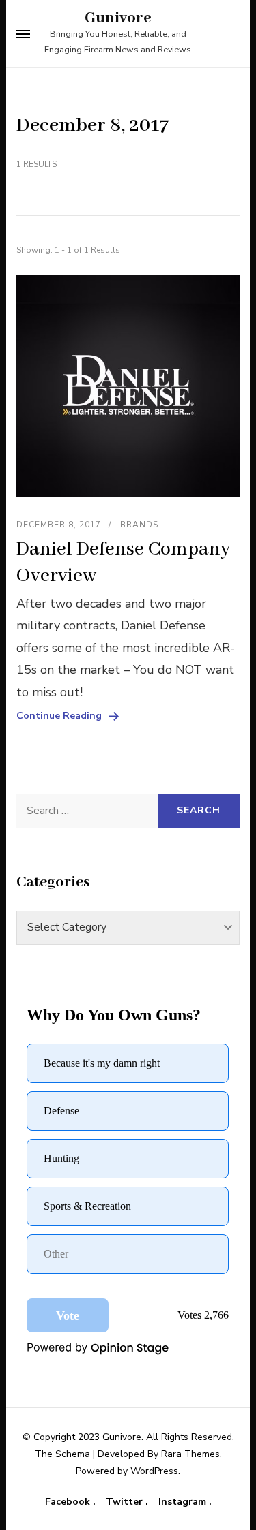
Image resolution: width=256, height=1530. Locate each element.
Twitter (125, 1502)
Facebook (69, 1502)
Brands (139, 524)
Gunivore (118, 18)
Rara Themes (190, 1454)
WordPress (154, 1471)
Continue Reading (59, 716)
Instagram (183, 1502)
